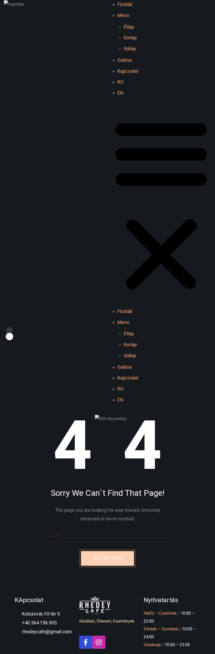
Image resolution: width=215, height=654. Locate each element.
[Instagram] (98, 642)
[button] (161, 205)
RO (120, 82)
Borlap (130, 37)
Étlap (129, 27)
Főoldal (124, 4)
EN (120, 93)
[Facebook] (85, 642)
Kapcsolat (127, 71)
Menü (123, 15)
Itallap (130, 48)
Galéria (124, 60)
